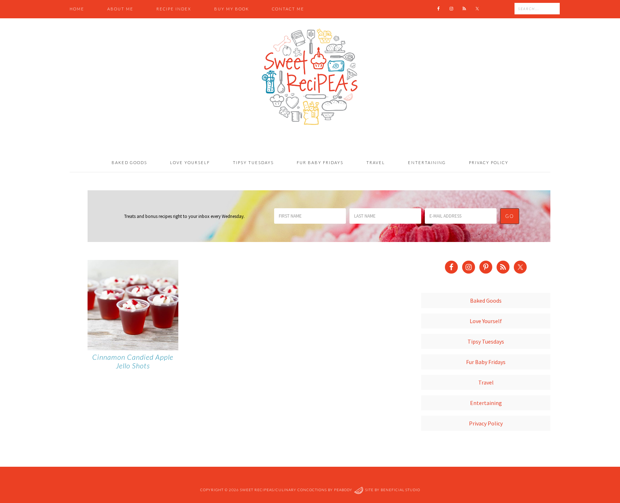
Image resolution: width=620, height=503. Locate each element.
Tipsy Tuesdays (486, 341)
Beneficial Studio (400, 490)
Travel (486, 382)
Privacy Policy (486, 423)
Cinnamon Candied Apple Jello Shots (132, 361)
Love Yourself (486, 321)
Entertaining (486, 402)
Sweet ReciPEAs (310, 77)
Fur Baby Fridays (486, 361)
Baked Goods (486, 300)
